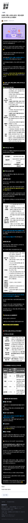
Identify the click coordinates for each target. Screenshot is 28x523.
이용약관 (3, 501)
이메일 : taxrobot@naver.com (8, 514)
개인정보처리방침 (10, 501)
